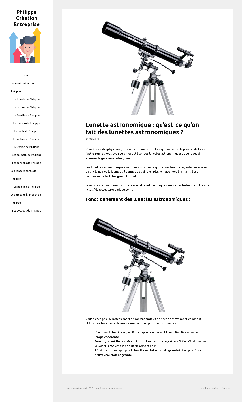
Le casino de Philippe (27, 146)
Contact (226, 388)
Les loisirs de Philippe (26, 186)
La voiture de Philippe (26, 138)
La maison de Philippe (26, 123)
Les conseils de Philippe (26, 162)
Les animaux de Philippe (26, 154)
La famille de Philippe (26, 115)
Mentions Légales (209, 388)
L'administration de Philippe (22, 87)
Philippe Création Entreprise (27, 18)
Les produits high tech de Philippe (26, 198)
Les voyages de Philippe (26, 210)
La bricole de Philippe (26, 99)
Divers (27, 75)
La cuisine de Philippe (26, 107)
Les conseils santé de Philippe (23, 174)
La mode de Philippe (26, 131)
